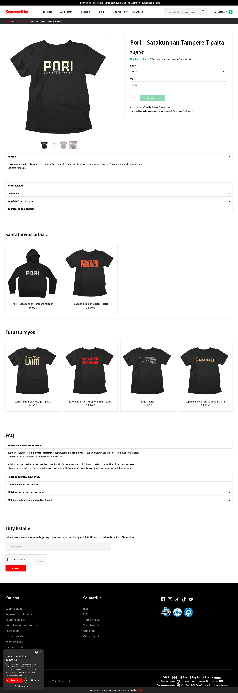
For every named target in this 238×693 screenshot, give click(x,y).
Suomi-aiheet (66, 11)
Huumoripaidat (166, 111)
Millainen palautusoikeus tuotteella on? (30, 500)
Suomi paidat (14, 609)
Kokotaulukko (15, 185)
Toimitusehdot (92, 625)
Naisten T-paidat (159, 107)
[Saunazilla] (17, 12)
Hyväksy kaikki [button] (14, 680)
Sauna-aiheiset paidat (19, 614)
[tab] (119, 157)
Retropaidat (13, 631)
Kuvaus (12, 156)
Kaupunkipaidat (15, 620)
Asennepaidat (14, 642)
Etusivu (9, 21)
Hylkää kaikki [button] (32, 680)
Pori (168, 107)
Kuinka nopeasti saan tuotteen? (25, 445)
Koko (133, 65)
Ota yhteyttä (91, 636)
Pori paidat (177, 111)
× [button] (40, 652)
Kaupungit (86, 11)
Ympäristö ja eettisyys (20, 201)
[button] (108, 37)
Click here (143, 690)
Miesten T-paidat (21, 21)
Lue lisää (18, 675)
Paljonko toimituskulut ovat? (24, 476)
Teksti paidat (187, 111)
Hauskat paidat (153, 111)
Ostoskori (222, 11)
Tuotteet (47, 11)
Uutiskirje (89, 631)
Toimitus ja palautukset (21, 208)
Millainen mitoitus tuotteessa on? (26, 492)
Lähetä (15, 568)
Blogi (101, 11)
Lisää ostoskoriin (152, 98)
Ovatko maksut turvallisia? (23, 484)
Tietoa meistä (117, 11)
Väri (132, 78)
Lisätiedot (13, 193)
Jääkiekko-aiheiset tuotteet (23, 625)
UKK (86, 614)
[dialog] (23, 669)
